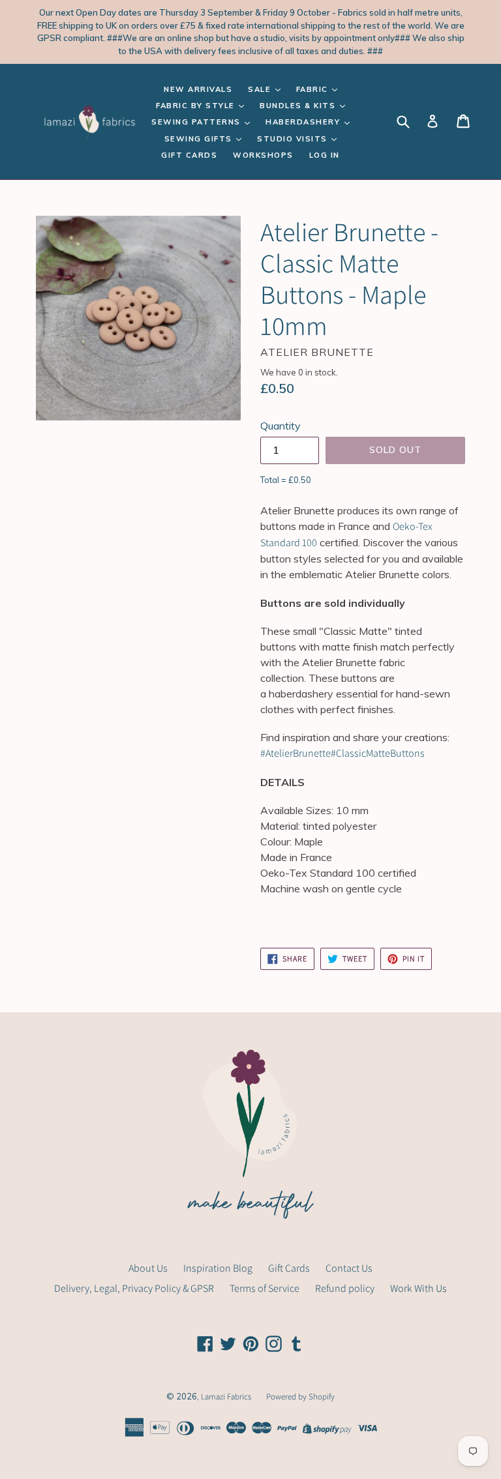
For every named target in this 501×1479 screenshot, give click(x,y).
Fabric (313, 89)
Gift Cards (189, 155)
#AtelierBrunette (295, 753)
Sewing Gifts (199, 138)
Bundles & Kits (299, 105)
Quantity (280, 425)
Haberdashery (304, 121)
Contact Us (349, 1268)
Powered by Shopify (300, 1396)
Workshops (263, 155)
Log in (324, 155)
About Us (148, 1268)
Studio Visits (293, 138)
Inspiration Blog (217, 1268)
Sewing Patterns (197, 121)
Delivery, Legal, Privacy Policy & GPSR (134, 1288)
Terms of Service (264, 1288)
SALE (261, 89)
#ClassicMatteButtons (378, 753)
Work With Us (418, 1288)
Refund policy (344, 1288)
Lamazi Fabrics (227, 1396)
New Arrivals (198, 89)
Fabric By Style (196, 105)
